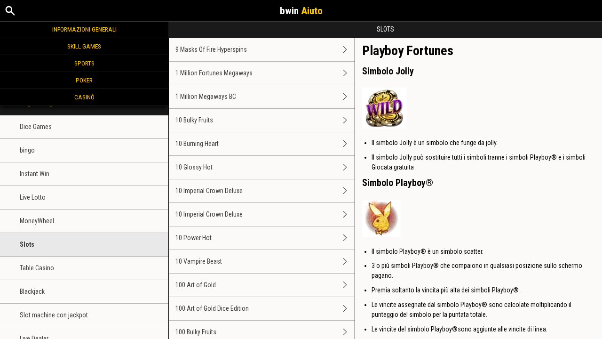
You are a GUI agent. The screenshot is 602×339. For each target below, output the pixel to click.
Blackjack (32, 291)
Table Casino (37, 268)
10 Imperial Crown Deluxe (209, 190)
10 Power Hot (193, 238)
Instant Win (34, 174)
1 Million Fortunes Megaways (214, 73)
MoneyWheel (37, 221)
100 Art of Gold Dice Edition (212, 308)
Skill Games (84, 46)
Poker (84, 80)
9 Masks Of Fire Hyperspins (211, 49)
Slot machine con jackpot (54, 315)
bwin (301, 10)
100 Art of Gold (195, 285)
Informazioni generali (84, 29)
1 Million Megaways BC (205, 96)
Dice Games (36, 126)
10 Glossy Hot (194, 167)
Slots (27, 244)
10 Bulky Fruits (194, 120)
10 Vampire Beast (198, 261)
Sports (84, 63)
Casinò (84, 97)
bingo (27, 150)
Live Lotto (33, 197)
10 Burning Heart (197, 143)
